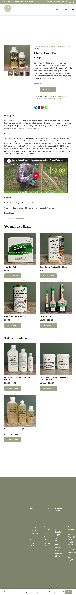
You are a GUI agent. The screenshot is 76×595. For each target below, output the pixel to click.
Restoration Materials (58, 46)
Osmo (45, 98)
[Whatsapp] (45, 107)
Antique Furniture (44, 46)
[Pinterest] (73, 2)
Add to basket (48, 90)
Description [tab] (9, 115)
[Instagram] (70, 2)
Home (36, 46)
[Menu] (73, 9)
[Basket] (66, 9)
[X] (66, 2)
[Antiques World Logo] (8, 9)
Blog (45, 533)
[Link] (63, 9)
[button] (57, 9)
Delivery (33, 527)
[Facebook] (63, 2)
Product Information (16, 218)
